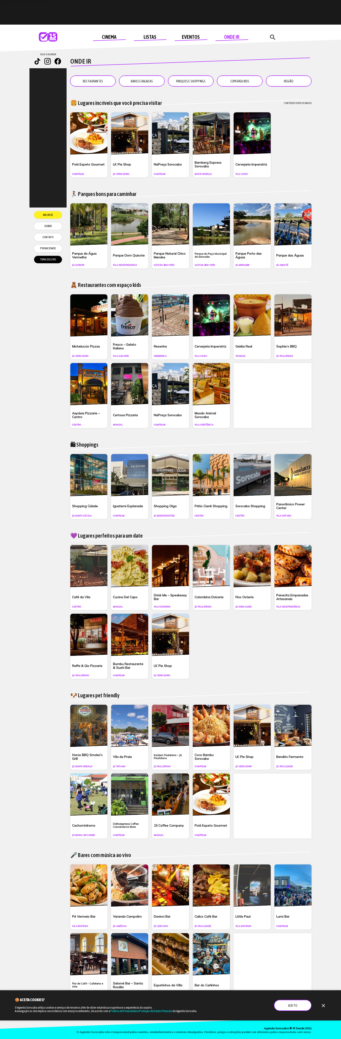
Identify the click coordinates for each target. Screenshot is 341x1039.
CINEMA (109, 37)
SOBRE (48, 226)
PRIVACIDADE (48, 248)
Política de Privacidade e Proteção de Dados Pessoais (141, 1011)
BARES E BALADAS (142, 81)
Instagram (47, 61)
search (272, 37)
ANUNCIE (48, 215)
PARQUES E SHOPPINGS (191, 81)
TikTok (37, 61)
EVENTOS (191, 37)
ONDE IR (231, 37)
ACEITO (292, 1005)
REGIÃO (288, 81)
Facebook (58, 61)
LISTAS (150, 37)
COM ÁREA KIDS (239, 81)
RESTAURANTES (93, 81)
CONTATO (48, 237)
